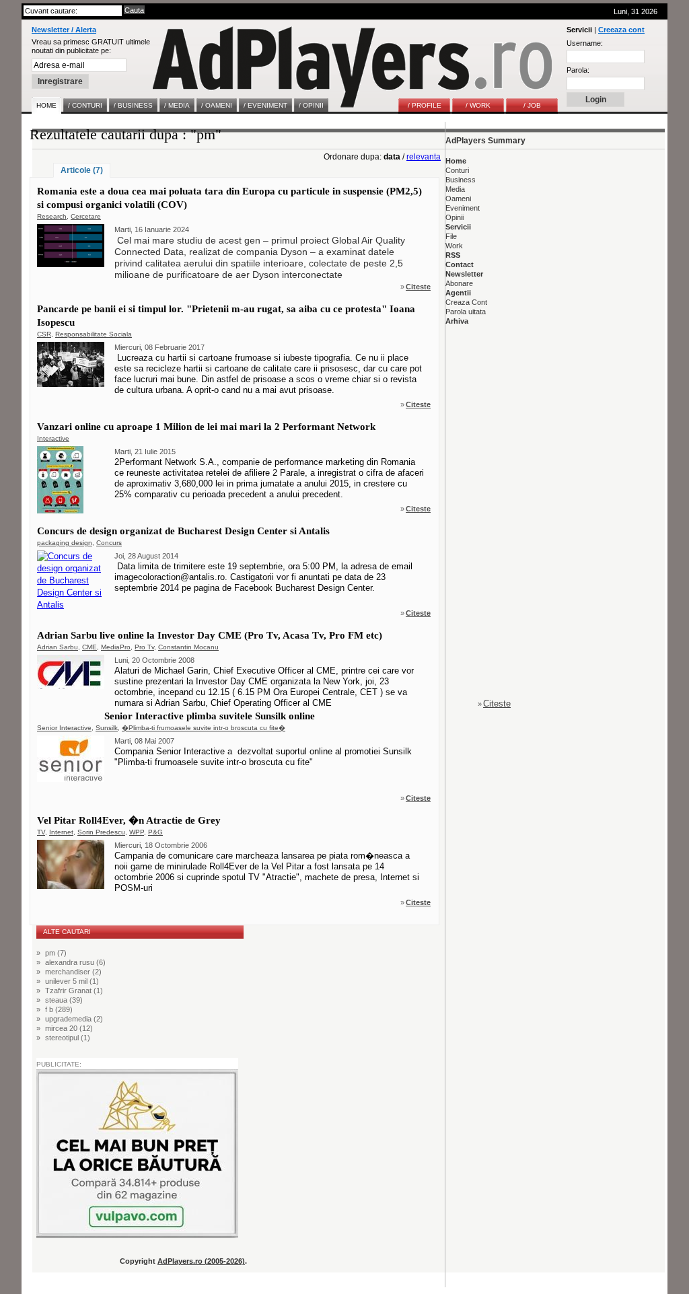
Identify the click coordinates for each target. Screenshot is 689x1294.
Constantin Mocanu (188, 647)
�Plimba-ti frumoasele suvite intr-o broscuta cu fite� (203, 727)
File (451, 236)
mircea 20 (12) (69, 1028)
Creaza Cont (466, 302)
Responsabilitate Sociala (93, 334)
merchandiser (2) (73, 972)
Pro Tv (144, 647)
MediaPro (116, 647)
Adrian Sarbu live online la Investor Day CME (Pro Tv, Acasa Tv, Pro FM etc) (209, 635)
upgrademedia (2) (74, 1019)
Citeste (418, 287)
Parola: (578, 70)
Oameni (458, 198)
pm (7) (56, 953)
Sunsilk (107, 727)
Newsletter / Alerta (64, 30)
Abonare (459, 283)
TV (41, 832)
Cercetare (86, 216)
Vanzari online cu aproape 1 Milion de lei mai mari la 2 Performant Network (206, 426)
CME (89, 647)
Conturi (457, 170)
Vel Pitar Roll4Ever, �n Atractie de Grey (129, 820)
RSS (452, 255)
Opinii (454, 217)
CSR (44, 334)
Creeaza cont (621, 30)
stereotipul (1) (67, 1038)
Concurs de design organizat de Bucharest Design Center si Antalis (183, 531)
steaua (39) (64, 1000)
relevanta (423, 156)
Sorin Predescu (101, 832)
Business (460, 180)
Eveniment (462, 208)
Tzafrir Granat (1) (74, 990)
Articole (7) (82, 170)
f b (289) (59, 1009)
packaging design (64, 542)
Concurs (109, 542)
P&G (155, 832)
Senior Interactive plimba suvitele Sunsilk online (209, 716)
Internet (61, 832)
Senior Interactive (64, 727)
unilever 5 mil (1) (72, 981)
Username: (585, 43)
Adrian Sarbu (57, 647)
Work (454, 246)
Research (52, 216)
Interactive (53, 438)
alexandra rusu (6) (75, 962)
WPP (136, 832)
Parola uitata (465, 312)
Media (455, 189)
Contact (459, 264)
